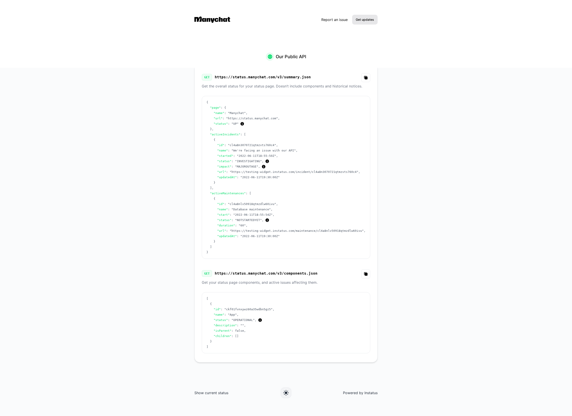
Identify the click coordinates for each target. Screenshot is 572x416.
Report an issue (334, 19)
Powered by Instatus (360, 393)
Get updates (365, 19)
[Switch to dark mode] (286, 392)
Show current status (211, 393)
